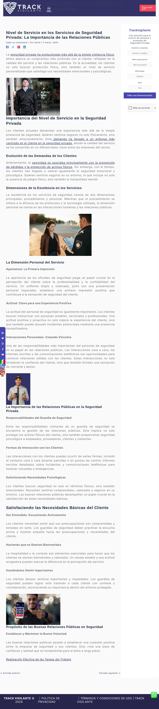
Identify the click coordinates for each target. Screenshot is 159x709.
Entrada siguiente (109, 673)
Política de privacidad (49, 700)
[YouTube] (3, 354)
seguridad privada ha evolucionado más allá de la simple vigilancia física (62, 54)
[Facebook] (7, 47)
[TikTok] (3, 360)
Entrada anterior (10, 673)
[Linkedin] (24, 47)
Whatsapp (139, 71)
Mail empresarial (139, 59)
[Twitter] (13, 47)
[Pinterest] (19, 47)
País (140, 82)
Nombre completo (140, 48)
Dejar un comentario (17, 42)
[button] (79, 3)
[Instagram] (3, 344)
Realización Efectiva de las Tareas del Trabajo (38, 659)
